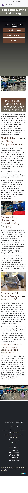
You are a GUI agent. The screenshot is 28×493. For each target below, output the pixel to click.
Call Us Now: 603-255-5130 (14, 1)
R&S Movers (15, 437)
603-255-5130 (16, 432)
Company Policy (10, 467)
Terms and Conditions (21, 467)
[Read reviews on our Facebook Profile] (23, 473)
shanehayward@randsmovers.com (15, 435)
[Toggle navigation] (25, 4)
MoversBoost (4, 470)
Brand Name (8, 5)
